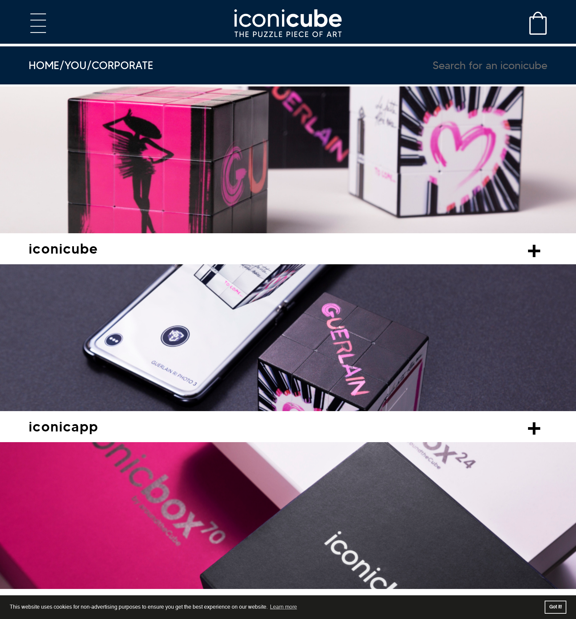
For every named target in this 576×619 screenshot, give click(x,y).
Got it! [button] (555, 607)
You (75, 65)
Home (44, 65)
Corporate (122, 65)
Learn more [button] (283, 607)
